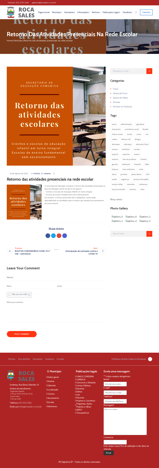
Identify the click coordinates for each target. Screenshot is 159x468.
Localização (52, 390)
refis (148, 174)
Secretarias (69, 12)
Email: (26, 406)
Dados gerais (53, 377)
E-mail (107, 388)
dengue (138, 139)
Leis (78, 395)
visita (142, 189)
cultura (114, 139)
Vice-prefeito (24, 359)
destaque (116, 144)
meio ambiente (128, 169)
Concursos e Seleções (86, 382)
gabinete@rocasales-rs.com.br (44, 3)
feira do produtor (129, 159)
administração (126, 124)
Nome (107, 379)
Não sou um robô (19, 294)
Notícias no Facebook (122, 106)
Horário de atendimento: (20, 388)
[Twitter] (53, 235)
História (50, 381)
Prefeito (11, 359)
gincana (115, 164)
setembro (131, 184)
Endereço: (14, 385)
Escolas (50, 402)
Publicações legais (111, 12)
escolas (137, 149)
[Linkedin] (64, 235)
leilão (147, 164)
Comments (108, 437)
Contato (60, 359)
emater (115, 149)
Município (56, 12)
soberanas (143, 184)
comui (138, 134)
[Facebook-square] (150, 359)
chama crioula (117, 134)
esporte (115, 154)
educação (128, 144)
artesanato (116, 129)
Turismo (51, 394)
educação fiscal (142, 144)
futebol (143, 159)
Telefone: (21, 403)
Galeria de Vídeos (120, 97)
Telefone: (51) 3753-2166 (18, 3)
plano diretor (137, 174)
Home (10, 40)
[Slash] (56, 250)
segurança (125, 179)
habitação (126, 164)
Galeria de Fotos (120, 93)
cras (147, 134)
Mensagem (109, 405)
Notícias (95, 12)
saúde (114, 179)
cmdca (129, 134)
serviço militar (117, 184)
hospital (137, 164)
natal (141, 169)
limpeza (115, 169)
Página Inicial (43, 12)
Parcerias (80, 398)
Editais (79, 391)
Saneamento (53, 398)
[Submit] (149, 71)
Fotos (115, 89)
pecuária (124, 174)
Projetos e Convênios (85, 401)
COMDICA (80, 379)
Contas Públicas (83, 385)
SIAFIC (79, 410)
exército (115, 159)
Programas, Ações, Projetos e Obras (84, 405)
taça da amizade (118, 189)
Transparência (82, 413)
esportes (126, 154)
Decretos (80, 388)
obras (114, 174)
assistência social (132, 129)
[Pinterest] (59, 235)
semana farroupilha (141, 179)
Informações (82, 12)
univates (132, 189)
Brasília (145, 129)
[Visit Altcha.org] (29, 294)
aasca (114, 124)
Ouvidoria (127, 12)
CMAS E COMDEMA (85, 376)
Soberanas (52, 406)
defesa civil (125, 139)
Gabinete (51, 385)
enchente (126, 149)
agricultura (140, 124)
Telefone (108, 396)
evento (137, 154)
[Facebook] (48, 235)
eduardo (47, 173)
